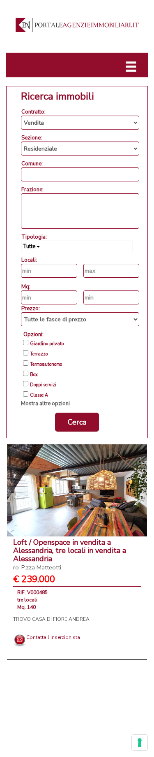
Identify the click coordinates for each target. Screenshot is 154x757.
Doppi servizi (43, 385)
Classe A (39, 395)
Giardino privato (47, 343)
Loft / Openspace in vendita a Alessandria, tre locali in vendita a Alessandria (69, 554)
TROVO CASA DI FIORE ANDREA (51, 619)
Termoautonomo (46, 364)
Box (34, 374)
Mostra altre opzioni (45, 403)
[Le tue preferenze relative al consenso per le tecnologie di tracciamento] (139, 742)
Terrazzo (39, 354)
